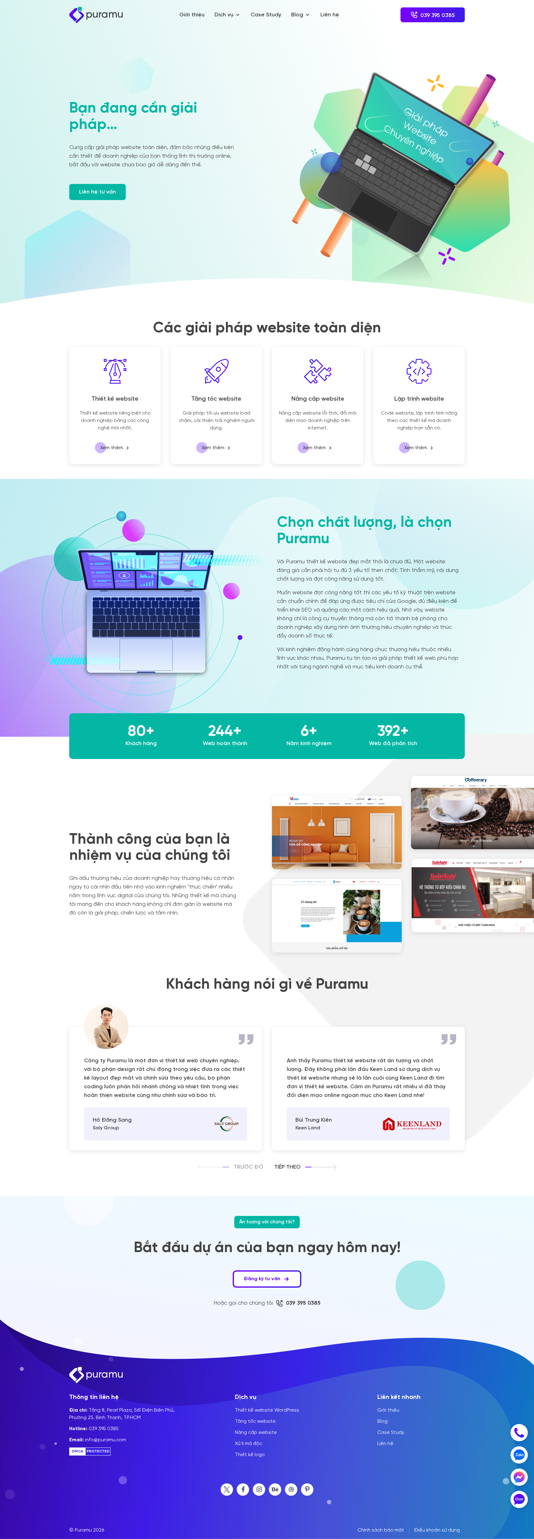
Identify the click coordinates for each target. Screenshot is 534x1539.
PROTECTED (98, 1451)
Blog (297, 15)
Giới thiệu (192, 15)
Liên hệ (329, 15)
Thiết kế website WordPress (267, 1410)
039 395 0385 (94, 1428)
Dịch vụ (223, 15)
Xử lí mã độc (248, 1443)
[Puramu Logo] (96, 15)
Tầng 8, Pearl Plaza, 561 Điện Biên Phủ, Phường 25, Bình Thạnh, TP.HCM (122, 1414)
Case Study (266, 15)
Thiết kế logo (250, 1454)
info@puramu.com (97, 1440)
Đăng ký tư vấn (263, 1279)
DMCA (77, 1451)
